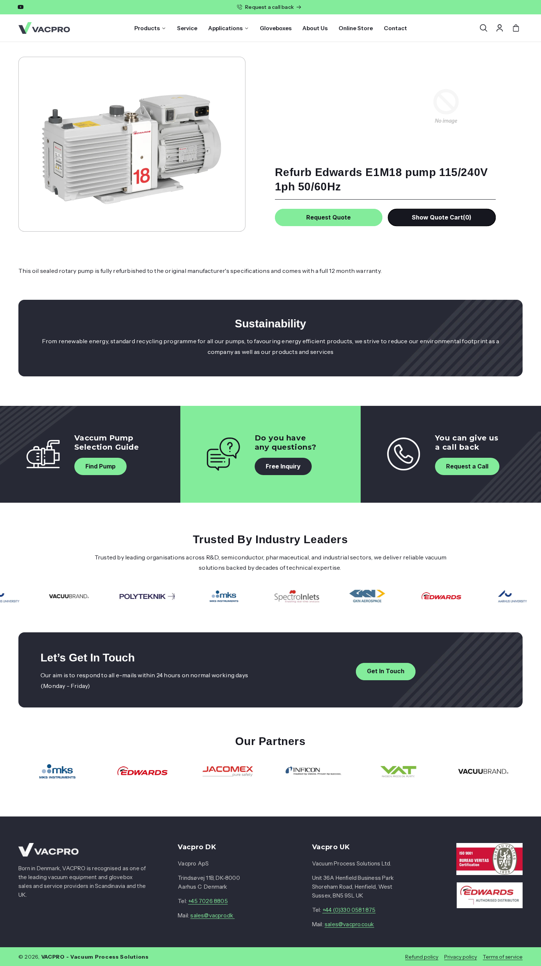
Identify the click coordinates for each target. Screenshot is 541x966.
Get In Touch (385, 671)
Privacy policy (460, 956)
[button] (483, 28)
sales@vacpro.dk (212, 915)
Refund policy (421, 956)
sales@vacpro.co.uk (349, 924)
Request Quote (328, 217)
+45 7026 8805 (208, 900)
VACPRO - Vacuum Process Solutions (95, 956)
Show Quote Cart (442, 217)
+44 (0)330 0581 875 (349, 909)
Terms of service (503, 956)
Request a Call (467, 466)
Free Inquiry (283, 466)
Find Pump (100, 466)
